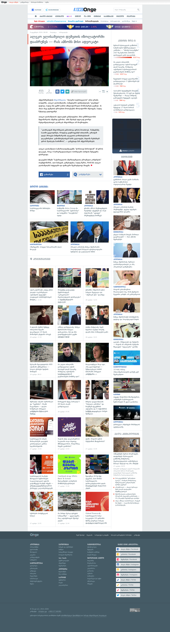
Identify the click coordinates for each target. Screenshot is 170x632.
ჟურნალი (59, 16)
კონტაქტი (137, 535)
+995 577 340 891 (54, 611)
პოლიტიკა (104, 21)
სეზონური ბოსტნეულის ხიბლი (42, 508)
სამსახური (90, 576)
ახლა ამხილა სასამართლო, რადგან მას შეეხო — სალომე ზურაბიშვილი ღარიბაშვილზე (127, 503)
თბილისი (33, 573)
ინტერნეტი (62, 563)
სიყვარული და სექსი (94, 578)
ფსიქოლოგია (92, 547)
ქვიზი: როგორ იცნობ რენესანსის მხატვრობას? (97, 433)
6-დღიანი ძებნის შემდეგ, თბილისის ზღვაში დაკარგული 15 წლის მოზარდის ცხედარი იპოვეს (42, 321)
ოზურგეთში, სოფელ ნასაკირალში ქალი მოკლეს (50, 236)
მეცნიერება (62, 566)
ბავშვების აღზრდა (93, 552)
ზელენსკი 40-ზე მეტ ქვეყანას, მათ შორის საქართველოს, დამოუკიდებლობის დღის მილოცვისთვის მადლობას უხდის (97, 470)
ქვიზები (97, 16)
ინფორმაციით (60, 100)
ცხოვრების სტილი (95, 558)
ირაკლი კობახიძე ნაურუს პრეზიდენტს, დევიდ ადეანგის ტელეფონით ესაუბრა (126, 200)
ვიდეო (78, 16)
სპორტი (62, 577)
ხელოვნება (62, 571)
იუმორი (90, 573)
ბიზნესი (61, 549)
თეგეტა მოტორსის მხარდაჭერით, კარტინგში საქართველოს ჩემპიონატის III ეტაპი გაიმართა (126, 390)
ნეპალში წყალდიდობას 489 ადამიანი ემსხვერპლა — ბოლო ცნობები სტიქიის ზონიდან (42, 359)
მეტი (133, 21)
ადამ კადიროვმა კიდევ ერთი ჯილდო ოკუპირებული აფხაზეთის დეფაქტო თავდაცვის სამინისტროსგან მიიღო (42, 284)
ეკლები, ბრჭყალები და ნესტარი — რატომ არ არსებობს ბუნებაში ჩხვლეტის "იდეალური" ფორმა (126, 335)
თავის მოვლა (91, 555)
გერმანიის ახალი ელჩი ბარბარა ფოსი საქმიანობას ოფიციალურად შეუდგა (126, 173)
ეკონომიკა (126, 21)
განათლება (34, 568)
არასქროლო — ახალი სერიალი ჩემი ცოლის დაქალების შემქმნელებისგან (126, 489)
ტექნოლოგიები (64, 560)
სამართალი (34, 578)
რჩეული (120, 16)
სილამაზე (90, 560)
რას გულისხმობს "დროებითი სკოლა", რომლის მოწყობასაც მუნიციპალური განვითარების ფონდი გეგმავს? (125, 481)
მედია (32, 584)
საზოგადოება (115, 21)
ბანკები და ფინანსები (66, 547)
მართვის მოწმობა (37, 2)
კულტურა (63, 569)
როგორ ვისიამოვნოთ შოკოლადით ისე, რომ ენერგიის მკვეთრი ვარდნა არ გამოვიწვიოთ (126, 283)
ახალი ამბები (13, 2)
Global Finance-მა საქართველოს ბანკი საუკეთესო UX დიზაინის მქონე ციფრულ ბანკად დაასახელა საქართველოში (97, 508)
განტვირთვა (24, 2)
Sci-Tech (62, 558)
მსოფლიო (33, 552)
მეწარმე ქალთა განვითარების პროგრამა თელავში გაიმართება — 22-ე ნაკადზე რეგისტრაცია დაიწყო (127, 496)
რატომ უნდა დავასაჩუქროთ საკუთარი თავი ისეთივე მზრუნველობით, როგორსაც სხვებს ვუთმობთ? (69, 433)
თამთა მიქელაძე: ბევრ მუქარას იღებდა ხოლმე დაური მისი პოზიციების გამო (97, 321)
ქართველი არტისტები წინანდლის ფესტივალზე (126, 416)
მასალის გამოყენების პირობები (121, 535)
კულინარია (91, 568)
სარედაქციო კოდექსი (102, 535)
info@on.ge (42, 611)
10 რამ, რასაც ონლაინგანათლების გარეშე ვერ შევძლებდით (126, 363)
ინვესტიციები (53, 10)
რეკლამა (131, 16)
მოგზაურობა (91, 563)
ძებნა (47, 2)
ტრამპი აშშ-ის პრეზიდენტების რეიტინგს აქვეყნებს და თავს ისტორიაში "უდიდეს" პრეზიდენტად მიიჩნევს (97, 203)
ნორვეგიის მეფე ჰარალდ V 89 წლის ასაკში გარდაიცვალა (69, 396)
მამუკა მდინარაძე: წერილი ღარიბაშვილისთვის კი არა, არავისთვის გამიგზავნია (126, 255)
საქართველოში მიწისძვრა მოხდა (43, 201)
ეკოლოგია (33, 566)
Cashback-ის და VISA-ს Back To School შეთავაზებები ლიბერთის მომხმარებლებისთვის (69, 470)
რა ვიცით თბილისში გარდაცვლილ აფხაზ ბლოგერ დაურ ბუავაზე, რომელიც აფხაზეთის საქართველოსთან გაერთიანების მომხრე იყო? (69, 359)
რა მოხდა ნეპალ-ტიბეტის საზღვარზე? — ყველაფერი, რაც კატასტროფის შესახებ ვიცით (69, 508)
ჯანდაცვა (33, 571)
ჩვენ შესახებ (80, 535)
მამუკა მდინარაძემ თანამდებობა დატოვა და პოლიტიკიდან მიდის (126, 309)
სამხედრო (33, 560)
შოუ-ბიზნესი (63, 574)
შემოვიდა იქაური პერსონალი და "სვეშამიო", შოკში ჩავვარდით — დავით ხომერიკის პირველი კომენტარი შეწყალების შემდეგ (42, 396)
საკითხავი (108, 16)
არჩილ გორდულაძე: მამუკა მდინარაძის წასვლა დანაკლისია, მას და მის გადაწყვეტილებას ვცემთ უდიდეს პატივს (69, 321)
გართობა (90, 571)
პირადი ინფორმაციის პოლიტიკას (94, 615)
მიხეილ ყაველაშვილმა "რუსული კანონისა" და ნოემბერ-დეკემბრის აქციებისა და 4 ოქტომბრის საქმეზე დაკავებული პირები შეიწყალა (97, 396)
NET (69, 16)
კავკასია (33, 555)
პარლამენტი (34, 547)
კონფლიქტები (35, 557)
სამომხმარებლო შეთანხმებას (71, 615)
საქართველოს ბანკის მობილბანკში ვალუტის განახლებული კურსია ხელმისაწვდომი (42, 433)
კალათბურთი (63, 585)
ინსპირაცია (91, 581)
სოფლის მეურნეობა (65, 555)
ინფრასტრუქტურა (36, 581)
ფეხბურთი (62, 580)
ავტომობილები (92, 566)
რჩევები (90, 584)
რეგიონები (33, 576)
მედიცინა (90, 549)
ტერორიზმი (34, 549)
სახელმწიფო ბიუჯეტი (66, 552)
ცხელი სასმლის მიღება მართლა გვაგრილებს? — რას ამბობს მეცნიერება (126, 228)
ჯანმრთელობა (94, 544)
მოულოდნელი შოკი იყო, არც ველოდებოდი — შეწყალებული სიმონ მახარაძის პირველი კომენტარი (97, 359)
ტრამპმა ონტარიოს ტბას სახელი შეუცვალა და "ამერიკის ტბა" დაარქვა (97, 284)
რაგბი (61, 582)
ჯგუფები (37, 10)
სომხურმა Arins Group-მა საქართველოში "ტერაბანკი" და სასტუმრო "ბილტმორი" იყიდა (70, 203)
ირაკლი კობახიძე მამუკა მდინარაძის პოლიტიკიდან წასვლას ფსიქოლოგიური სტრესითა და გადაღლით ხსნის (91, 237)
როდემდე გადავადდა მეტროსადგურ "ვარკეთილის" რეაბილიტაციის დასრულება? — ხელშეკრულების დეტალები (69, 284)
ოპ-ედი (87, 16)
